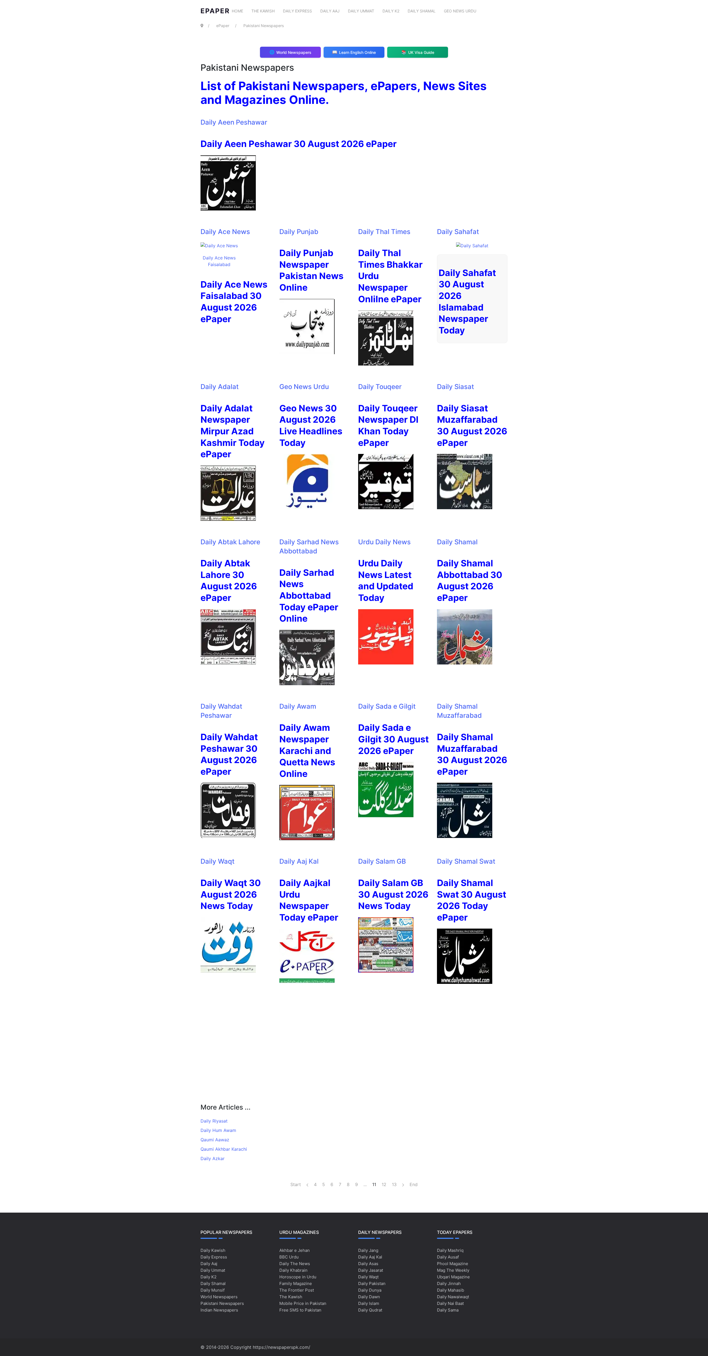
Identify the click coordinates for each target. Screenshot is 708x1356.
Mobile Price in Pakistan (302, 1303)
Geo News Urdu (460, 11)
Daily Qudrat (370, 1310)
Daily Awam (297, 706)
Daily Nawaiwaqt (453, 1296)
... (365, 1184)
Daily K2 (390, 11)
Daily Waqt (218, 861)
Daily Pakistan (372, 1283)
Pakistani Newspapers (222, 1303)
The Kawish (263, 11)
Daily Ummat (361, 11)
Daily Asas (368, 1263)
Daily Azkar (213, 1158)
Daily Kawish (213, 1250)
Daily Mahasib (450, 1290)
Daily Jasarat (370, 1270)
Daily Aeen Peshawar (234, 122)
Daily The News (294, 1263)
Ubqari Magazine (453, 1276)
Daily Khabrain (293, 1270)
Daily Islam (368, 1303)
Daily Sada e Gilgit (387, 706)
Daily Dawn (369, 1296)
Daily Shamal (422, 11)
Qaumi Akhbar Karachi (224, 1149)
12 (384, 1184)
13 (394, 1184)
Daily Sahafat (458, 232)
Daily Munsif (213, 1290)
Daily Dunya (369, 1290)
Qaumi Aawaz (215, 1139)
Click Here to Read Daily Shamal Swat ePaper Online (354, 621)
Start (295, 1184)
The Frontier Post (296, 1290)
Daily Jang (368, 1250)
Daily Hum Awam (218, 1130)
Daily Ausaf (448, 1257)
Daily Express (297, 11)
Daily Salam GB (382, 861)
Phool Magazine (452, 1263)
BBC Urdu (289, 1257)
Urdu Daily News (384, 542)
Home (237, 11)
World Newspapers (219, 1296)
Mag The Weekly (453, 1270)
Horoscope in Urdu (297, 1276)
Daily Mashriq (450, 1250)
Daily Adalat (220, 387)
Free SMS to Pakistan (300, 1310)
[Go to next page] (403, 1184)
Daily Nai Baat (450, 1303)
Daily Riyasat (214, 1121)
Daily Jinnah (449, 1283)
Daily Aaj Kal (299, 861)
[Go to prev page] (307, 1184)
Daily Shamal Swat (466, 861)
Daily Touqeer (380, 387)
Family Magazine (295, 1283)
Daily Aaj (330, 11)
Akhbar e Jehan (294, 1250)
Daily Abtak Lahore (230, 542)
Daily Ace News (225, 232)
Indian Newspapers (219, 1310)
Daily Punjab (298, 232)
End (414, 1184)
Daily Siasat (455, 387)
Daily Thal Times (384, 232)
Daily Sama (448, 1310)
